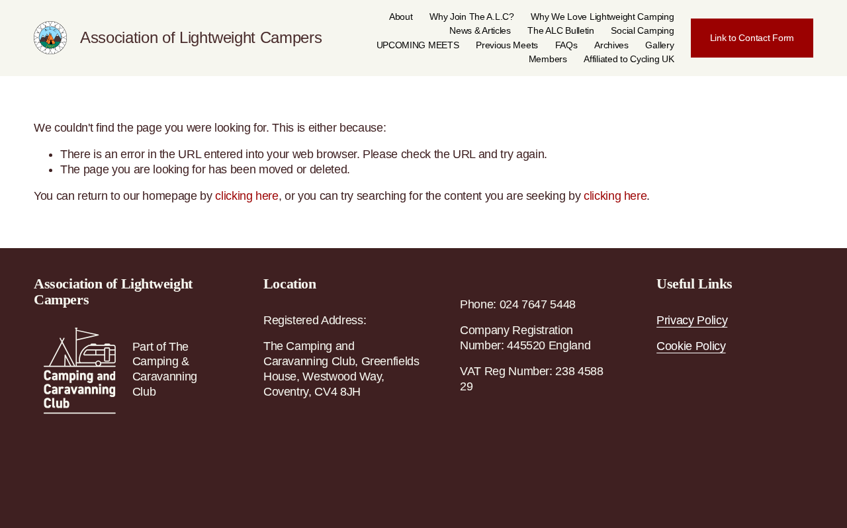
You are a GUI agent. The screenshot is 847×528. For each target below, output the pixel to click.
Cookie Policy (690, 346)
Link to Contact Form (752, 37)
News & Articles (480, 30)
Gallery (659, 45)
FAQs (566, 45)
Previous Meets (507, 45)
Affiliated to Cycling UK (629, 59)
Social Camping (642, 30)
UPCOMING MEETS (418, 45)
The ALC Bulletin (560, 30)
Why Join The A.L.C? (471, 16)
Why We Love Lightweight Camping (602, 16)
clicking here (246, 195)
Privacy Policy (691, 320)
